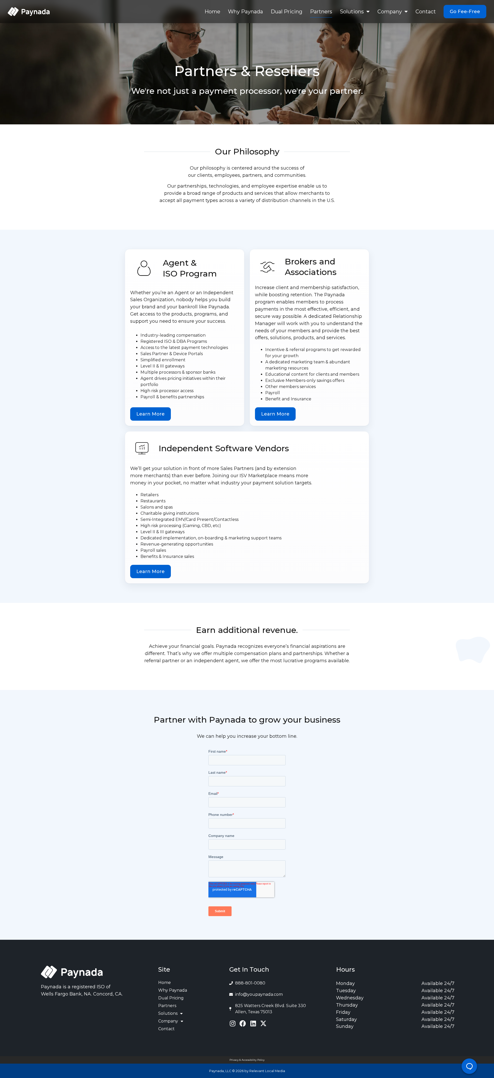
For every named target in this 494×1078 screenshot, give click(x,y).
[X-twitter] (263, 1023)
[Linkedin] (253, 1023)
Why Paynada (245, 11)
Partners (321, 11)
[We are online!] (469, 1066)
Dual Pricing (286, 11)
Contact (426, 11)
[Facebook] (243, 1023)
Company (389, 11)
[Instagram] (232, 1023)
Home (212, 11)
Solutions (352, 11)
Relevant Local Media (267, 1071)
